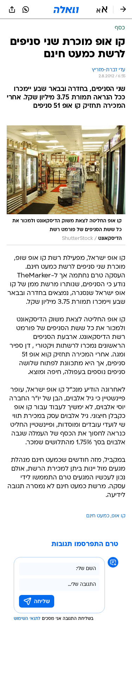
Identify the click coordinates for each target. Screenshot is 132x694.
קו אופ (118, 516)
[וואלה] (66, 9)
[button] (101, 9)
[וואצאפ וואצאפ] (25, 9)
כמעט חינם (97, 516)
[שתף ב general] (12, 9)
